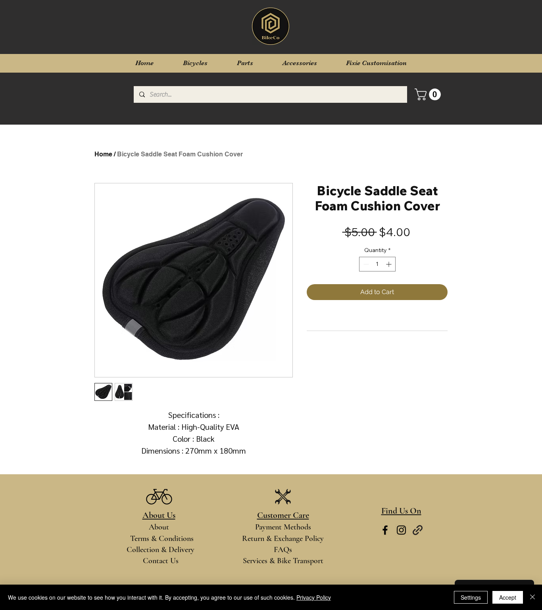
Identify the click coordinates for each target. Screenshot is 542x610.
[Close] (532, 597)
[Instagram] (401, 530)
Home (103, 154)
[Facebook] (385, 530)
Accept (507, 597)
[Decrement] (365, 264)
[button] (429, 94)
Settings (471, 597)
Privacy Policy (313, 597)
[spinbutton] (377, 264)
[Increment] (389, 264)
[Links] (417, 530)
